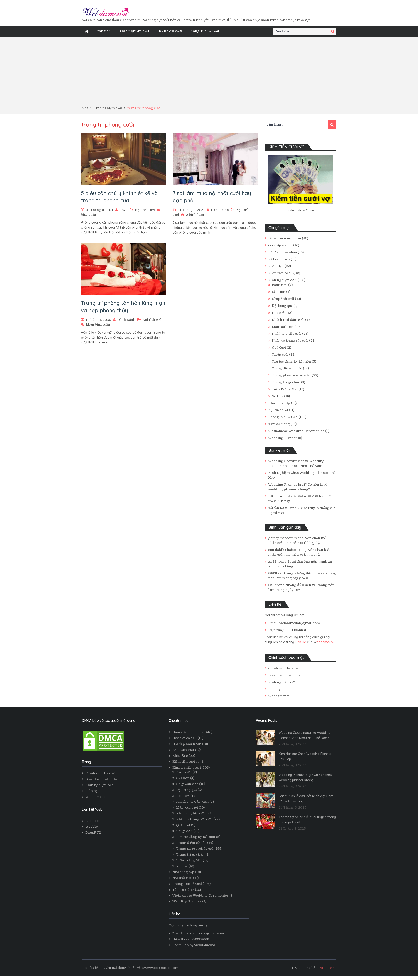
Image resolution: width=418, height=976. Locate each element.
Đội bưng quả (282, 306)
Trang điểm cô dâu (287, 368)
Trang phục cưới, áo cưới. (291, 375)
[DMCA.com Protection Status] (103, 750)
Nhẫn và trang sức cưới (290, 341)
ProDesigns (326, 968)
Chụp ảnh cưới (283, 299)
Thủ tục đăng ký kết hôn (291, 361)
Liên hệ (274, 689)
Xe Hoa (277, 396)
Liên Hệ (300, 642)
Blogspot (92, 821)
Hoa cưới (278, 313)
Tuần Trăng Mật (285, 389)
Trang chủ (104, 31)
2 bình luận (195, 215)
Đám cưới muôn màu (284, 238)
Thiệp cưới (280, 354)
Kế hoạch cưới (170, 31)
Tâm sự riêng (279, 424)
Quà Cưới (279, 347)
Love (124, 210)
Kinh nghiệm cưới (134, 31)
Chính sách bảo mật (284, 668)
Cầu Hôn (278, 292)
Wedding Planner (282, 438)
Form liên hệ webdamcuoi (193, 945)
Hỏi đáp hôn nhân (282, 252)
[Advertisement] (209, 73)
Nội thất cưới (145, 210)
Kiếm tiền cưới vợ (281, 273)
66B (271, 585)
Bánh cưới (279, 285)
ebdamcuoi (325, 642)
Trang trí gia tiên (286, 382)
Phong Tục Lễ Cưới (203, 31)
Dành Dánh (220, 210)
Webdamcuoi (278, 696)
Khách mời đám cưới (288, 320)
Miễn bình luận (98, 324)
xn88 (272, 561)
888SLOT (275, 573)
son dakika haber (282, 550)
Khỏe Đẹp (276, 266)
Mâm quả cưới (283, 327)
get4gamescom (280, 538)
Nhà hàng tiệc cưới (286, 334)
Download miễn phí (284, 675)
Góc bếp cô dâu (280, 245)
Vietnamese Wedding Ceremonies (296, 431)
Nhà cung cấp (279, 403)
